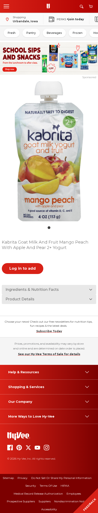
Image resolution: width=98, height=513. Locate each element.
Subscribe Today (49, 331)
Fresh (11, 33)
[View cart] (90, 6)
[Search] (81, 6)
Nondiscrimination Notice (71, 501)
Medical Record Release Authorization (38, 493)
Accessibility (49, 509)
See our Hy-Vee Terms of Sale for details (49, 354)
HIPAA (65, 485)
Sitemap (8, 478)
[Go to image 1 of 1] (49, 227)
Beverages (54, 33)
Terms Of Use (48, 485)
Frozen (78, 33)
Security (30, 485)
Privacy (23, 478)
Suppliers (45, 501)
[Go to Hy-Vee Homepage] (49, 6)
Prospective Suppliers (21, 501)
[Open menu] (6, 6)
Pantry (31, 33)
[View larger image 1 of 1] (49, 151)
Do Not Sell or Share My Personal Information (61, 478)
